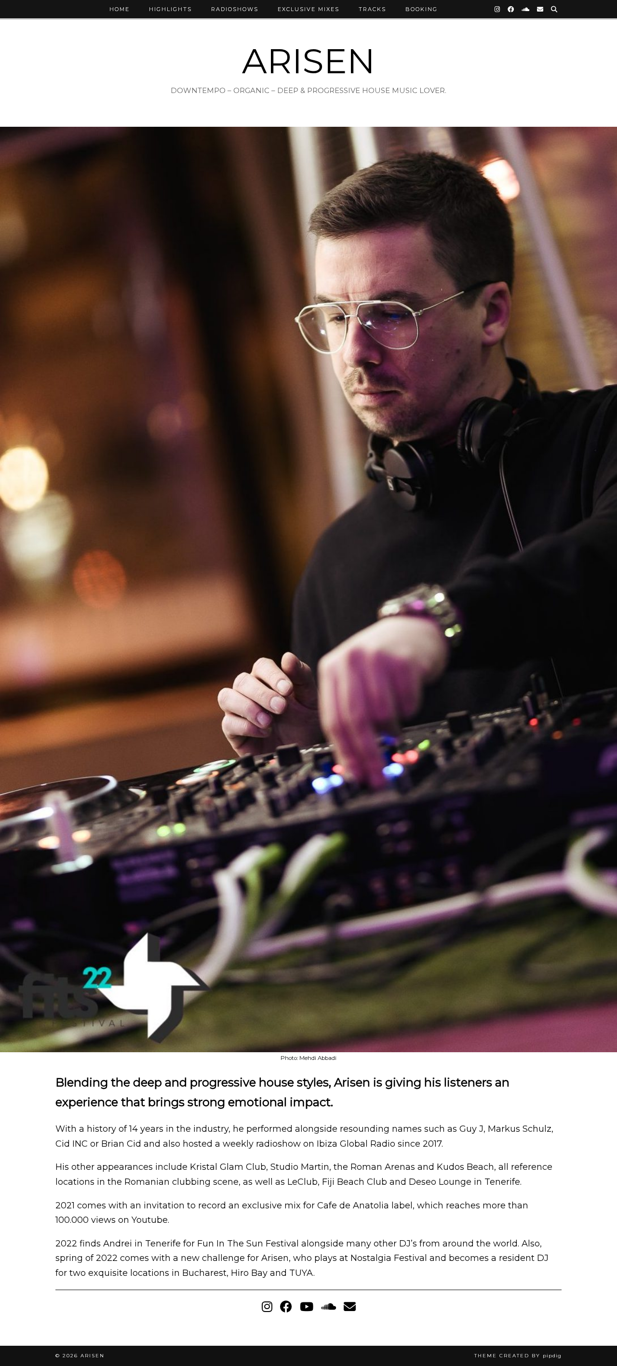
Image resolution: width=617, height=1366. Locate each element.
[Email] (540, 9)
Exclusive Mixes (308, 9)
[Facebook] (511, 9)
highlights (170, 9)
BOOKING (421, 9)
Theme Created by (518, 1356)
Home (119, 9)
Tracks (372, 9)
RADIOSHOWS (234, 9)
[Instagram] (498, 9)
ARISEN (308, 61)
